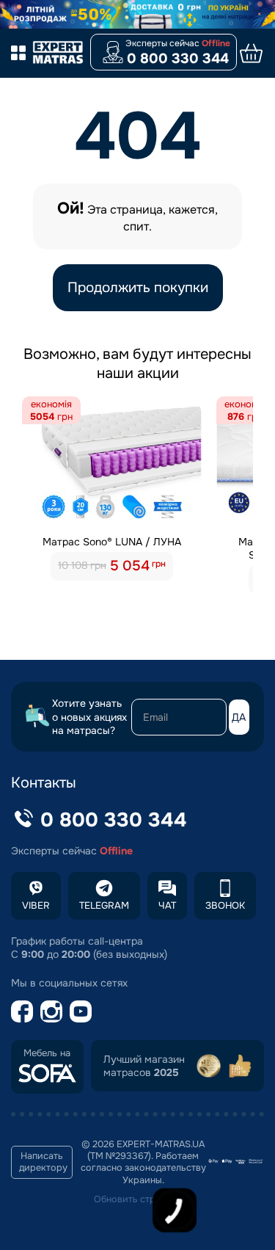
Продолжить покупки (137, 288)
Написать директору (43, 1162)
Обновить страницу (138, 1199)
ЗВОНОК (225, 905)
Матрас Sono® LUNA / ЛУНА (112, 541)
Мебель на (46, 1053)
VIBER (36, 905)
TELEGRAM (104, 905)
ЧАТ (167, 905)
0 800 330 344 (178, 59)
